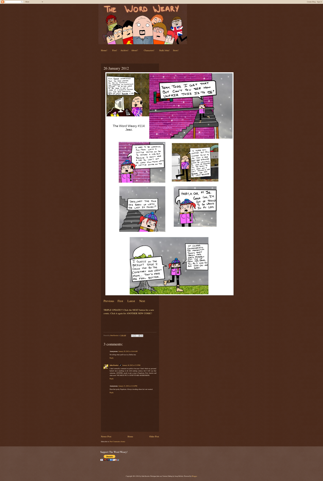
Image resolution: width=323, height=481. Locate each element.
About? (134, 50)
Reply (112, 358)
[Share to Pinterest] (142, 335)
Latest (131, 301)
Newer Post (106, 436)
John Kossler (114, 365)
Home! (104, 50)
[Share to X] (137, 335)
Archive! (124, 50)
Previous (109, 301)
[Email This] (132, 335)
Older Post (154, 436)
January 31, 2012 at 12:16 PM (127, 386)
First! (115, 50)
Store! (176, 50)
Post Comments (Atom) (117, 441)
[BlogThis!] (134, 335)
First (121, 301)
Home (130, 436)
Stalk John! (164, 50)
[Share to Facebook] (139, 335)
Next (142, 301)
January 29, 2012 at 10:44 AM (127, 351)
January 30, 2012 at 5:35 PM (131, 365)
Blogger (194, 476)
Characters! (149, 50)
